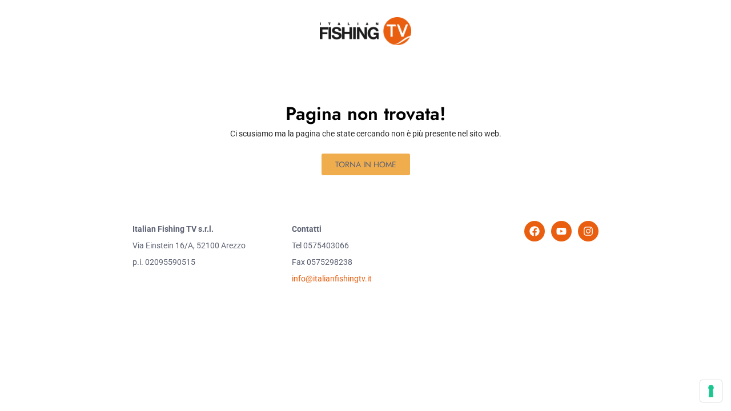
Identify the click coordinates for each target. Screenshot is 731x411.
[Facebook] (534, 231)
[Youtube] (561, 231)
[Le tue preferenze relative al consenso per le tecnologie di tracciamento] (711, 391)
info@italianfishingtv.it (332, 278)
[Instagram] (588, 231)
